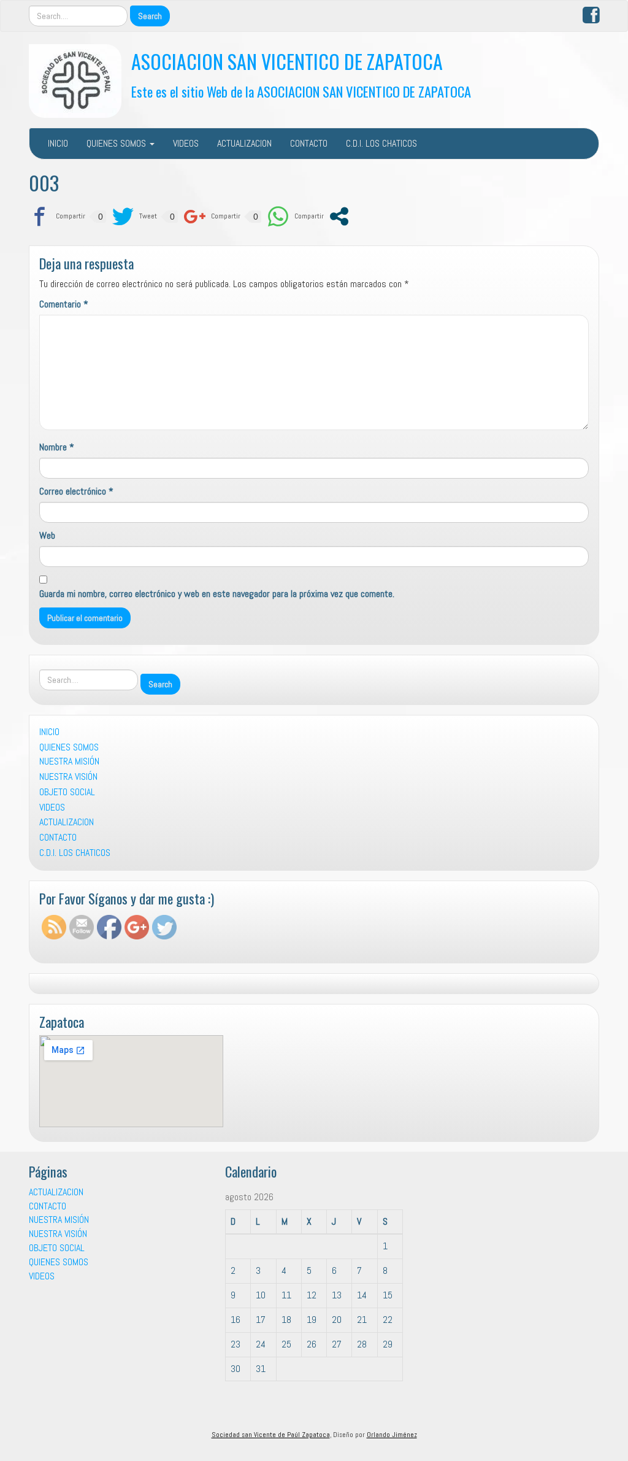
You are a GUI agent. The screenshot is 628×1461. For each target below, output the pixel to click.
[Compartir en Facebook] (57, 216)
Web (47, 535)
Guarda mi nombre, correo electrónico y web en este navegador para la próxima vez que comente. (216, 593)
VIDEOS (186, 143)
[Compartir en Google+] (212, 216)
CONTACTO (308, 143)
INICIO (58, 143)
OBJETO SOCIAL (67, 791)
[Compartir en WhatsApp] (295, 216)
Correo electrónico (76, 491)
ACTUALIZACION (244, 143)
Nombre (56, 447)
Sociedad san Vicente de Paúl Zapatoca (271, 1434)
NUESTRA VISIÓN (68, 776)
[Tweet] (134, 216)
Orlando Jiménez (392, 1434)
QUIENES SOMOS (117, 143)
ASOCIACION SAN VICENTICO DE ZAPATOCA (287, 61)
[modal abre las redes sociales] (339, 216)
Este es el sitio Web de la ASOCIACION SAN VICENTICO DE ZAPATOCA (301, 91)
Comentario (63, 304)
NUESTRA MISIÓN (69, 761)
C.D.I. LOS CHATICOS (381, 143)
